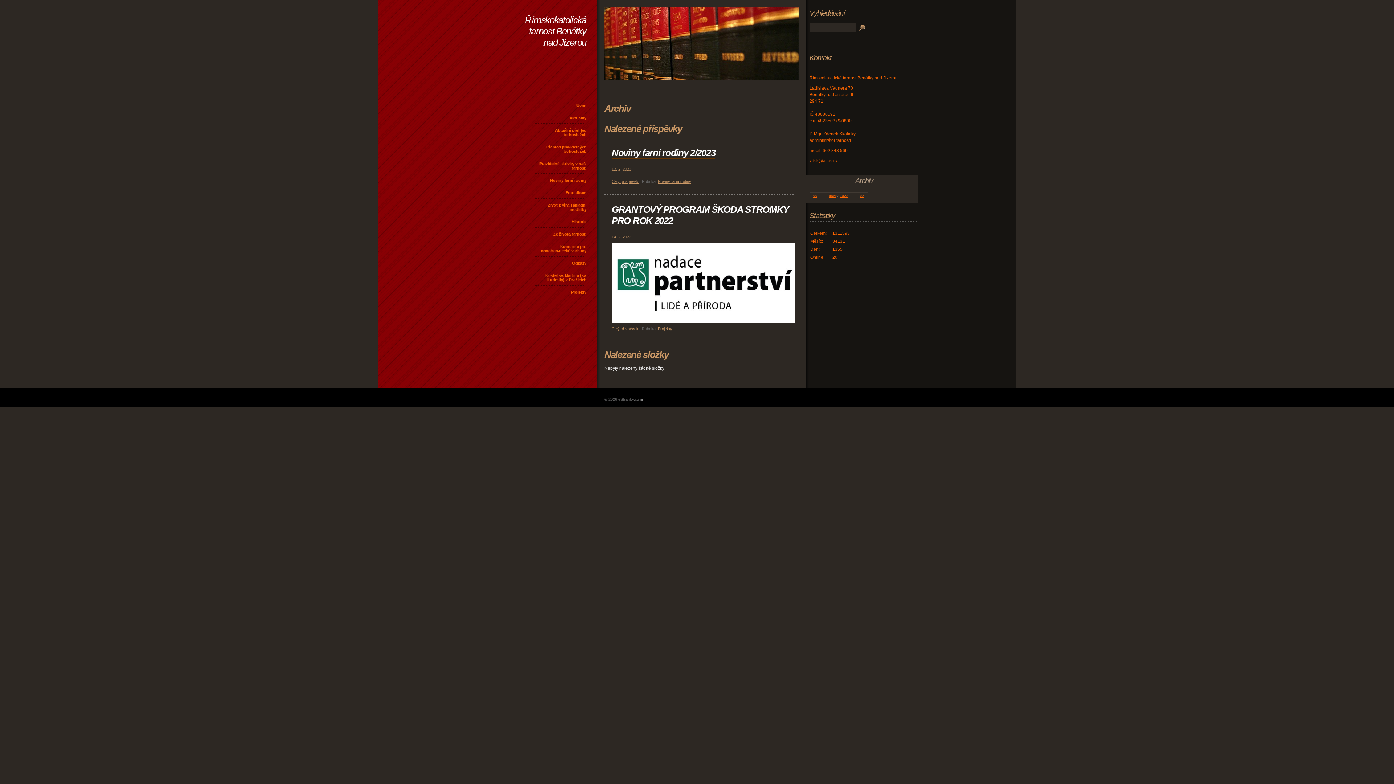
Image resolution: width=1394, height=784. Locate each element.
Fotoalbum (576, 193)
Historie (579, 222)
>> (862, 196)
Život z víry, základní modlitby (567, 207)
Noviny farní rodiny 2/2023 (663, 152)
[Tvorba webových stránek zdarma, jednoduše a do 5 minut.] (641, 399)
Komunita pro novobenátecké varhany (564, 248)
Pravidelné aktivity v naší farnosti (563, 166)
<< (815, 196)
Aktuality (578, 118)
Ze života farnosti (570, 234)
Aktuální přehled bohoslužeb (571, 132)
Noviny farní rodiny (568, 180)
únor (832, 196)
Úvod (581, 105)
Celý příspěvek (625, 181)
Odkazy (579, 263)
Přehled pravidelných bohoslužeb (566, 149)
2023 (844, 196)
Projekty (579, 292)
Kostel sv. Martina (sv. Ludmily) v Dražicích (566, 277)
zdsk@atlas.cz (824, 160)
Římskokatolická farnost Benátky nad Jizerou (555, 31)
